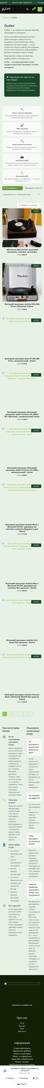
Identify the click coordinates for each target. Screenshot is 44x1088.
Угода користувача (22, 1048)
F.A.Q (22, 1023)
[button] (27, 9)
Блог (22, 1028)
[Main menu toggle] (40, 9)
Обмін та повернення (22, 1056)
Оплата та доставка (22, 1053)
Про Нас (22, 1026)
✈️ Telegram (10, 1078)
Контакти (22, 1031)
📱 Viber (35, 1078)
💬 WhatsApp (23, 1078)
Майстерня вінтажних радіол (22, 1064)
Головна (6, 17)
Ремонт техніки (22, 1062)
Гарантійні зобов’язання (22, 1059)
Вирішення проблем (22, 1051)
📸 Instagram (22, 1084)
